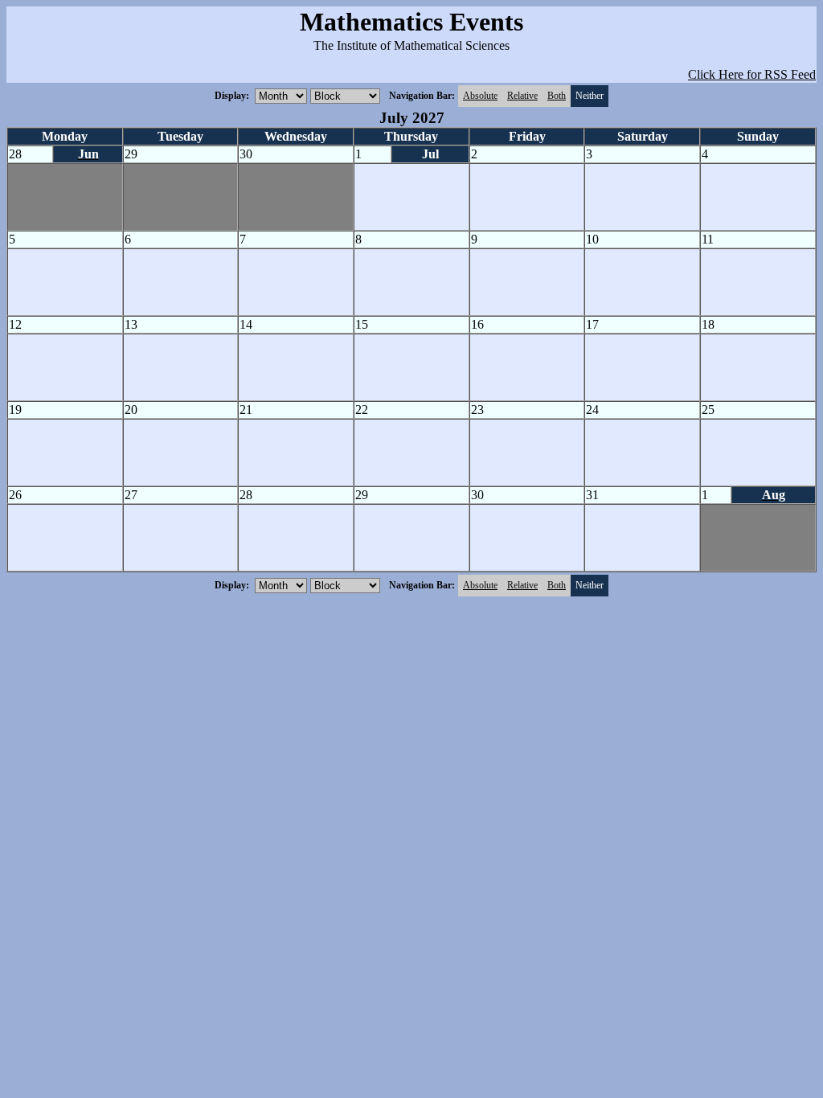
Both (556, 95)
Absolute (480, 95)
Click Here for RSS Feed (752, 74)
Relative (522, 95)
